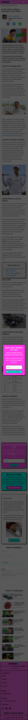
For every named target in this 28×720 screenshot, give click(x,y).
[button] (24, 181)
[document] (14, 360)
